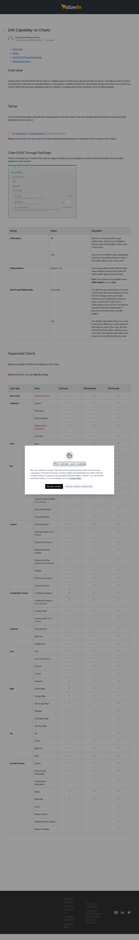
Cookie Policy (75, 478)
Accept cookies (54, 486)
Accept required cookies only (79, 486)
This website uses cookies (69, 463)
